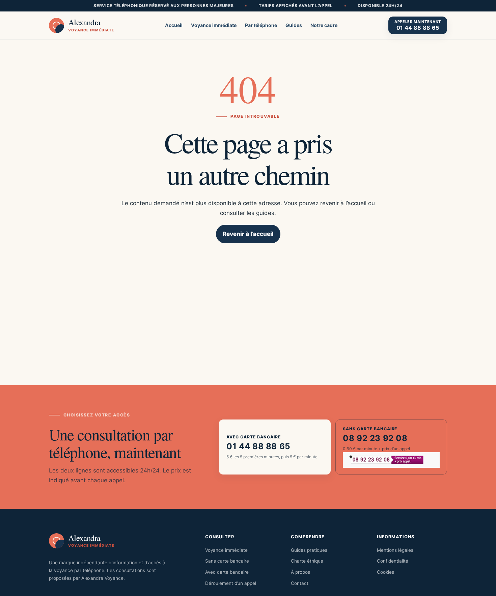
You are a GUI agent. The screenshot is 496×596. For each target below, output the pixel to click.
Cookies (385, 572)
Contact (299, 583)
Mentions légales (395, 550)
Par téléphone (261, 25)
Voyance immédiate (214, 25)
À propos (300, 572)
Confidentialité (392, 561)
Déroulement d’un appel (230, 583)
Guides (293, 25)
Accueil (174, 25)
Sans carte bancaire (227, 561)
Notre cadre (323, 25)
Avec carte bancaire (227, 572)
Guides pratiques (309, 550)
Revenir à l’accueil (248, 234)
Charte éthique (307, 561)
